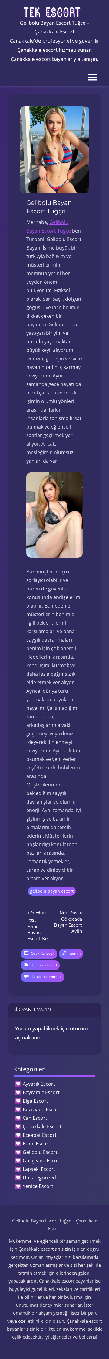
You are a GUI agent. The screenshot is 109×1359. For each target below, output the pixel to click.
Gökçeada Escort (42, 1160)
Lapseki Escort (39, 1169)
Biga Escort (35, 1101)
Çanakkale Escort (42, 1126)
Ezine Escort (36, 1143)
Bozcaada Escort (41, 1109)
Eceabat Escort (40, 1135)
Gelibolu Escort (44, 965)
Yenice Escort (38, 1186)
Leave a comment (47, 976)
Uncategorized (39, 1177)
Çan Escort (35, 1118)
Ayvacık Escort (39, 1084)
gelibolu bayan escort (52, 891)
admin (75, 953)
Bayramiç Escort (41, 1092)
